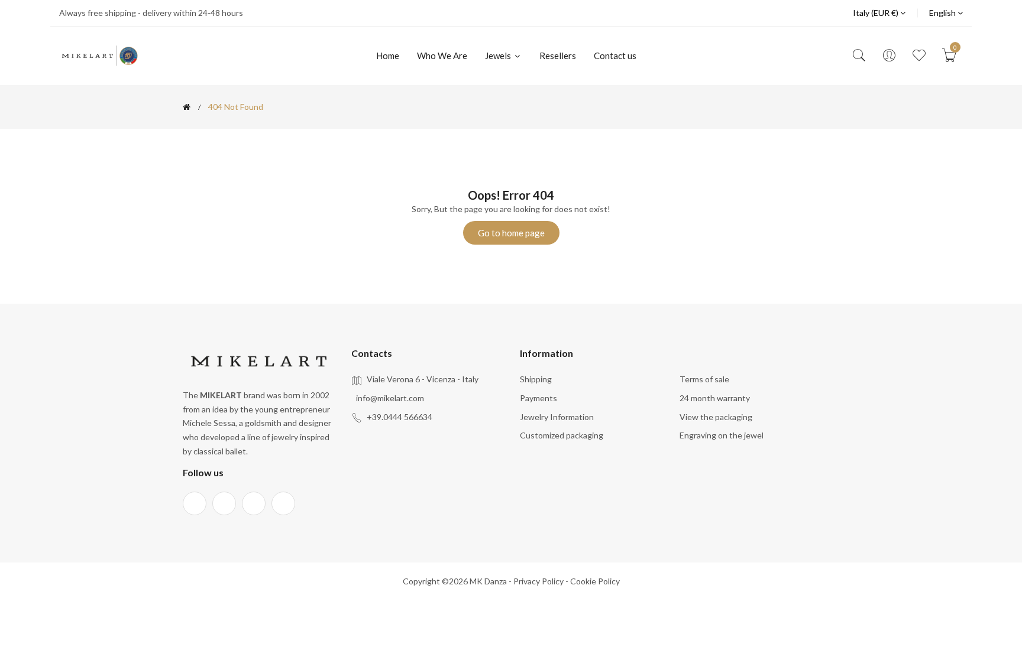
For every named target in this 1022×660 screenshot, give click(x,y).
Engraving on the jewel (722, 435)
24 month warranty (715, 398)
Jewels (499, 55)
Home (387, 55)
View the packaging (716, 417)
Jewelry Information (557, 417)
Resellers (557, 55)
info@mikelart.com (390, 398)
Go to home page (511, 232)
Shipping (536, 379)
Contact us (615, 55)
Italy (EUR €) (876, 13)
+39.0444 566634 (399, 417)
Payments (538, 398)
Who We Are (442, 55)
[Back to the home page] (186, 107)
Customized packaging (561, 435)
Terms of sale (704, 379)
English (943, 13)
